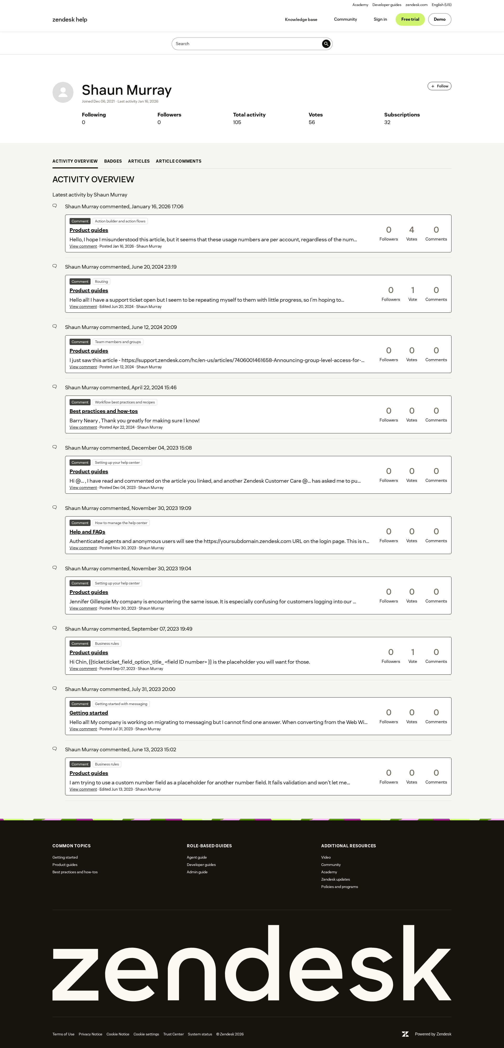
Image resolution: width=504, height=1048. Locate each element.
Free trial (410, 19)
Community (345, 19)
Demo (440, 19)
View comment (83, 246)
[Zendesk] (252, 963)
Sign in (380, 19)
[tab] (75, 162)
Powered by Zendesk (433, 1034)
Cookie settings (146, 1034)
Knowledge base (301, 19)
